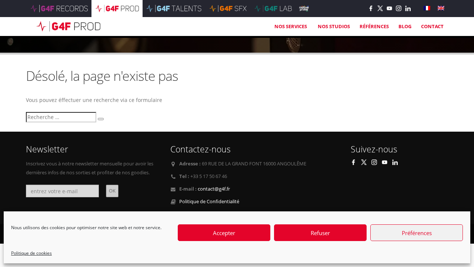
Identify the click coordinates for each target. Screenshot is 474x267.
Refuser (320, 233)
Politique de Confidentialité (209, 201)
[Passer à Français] (427, 8)
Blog (404, 26)
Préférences (417, 233)
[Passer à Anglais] (441, 8)
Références (374, 26)
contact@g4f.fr (214, 189)
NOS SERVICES (291, 26)
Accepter (224, 233)
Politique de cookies (31, 253)
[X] (380, 8)
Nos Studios (334, 26)
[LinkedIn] (408, 8)
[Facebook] (371, 8)
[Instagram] (398, 8)
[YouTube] (389, 8)
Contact (432, 26)
